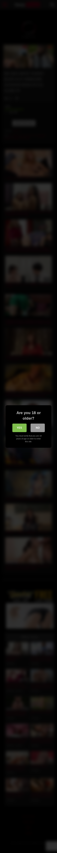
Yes (19, 427)
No (38, 427)
